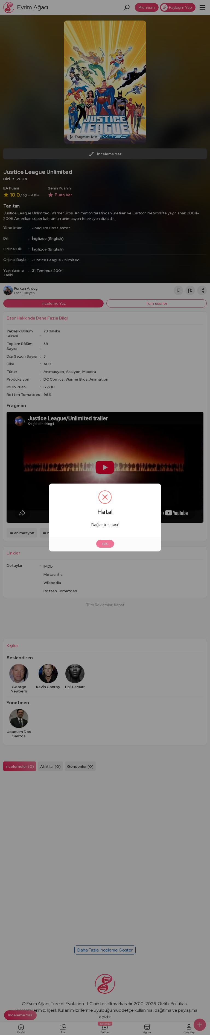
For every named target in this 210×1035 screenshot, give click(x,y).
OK (105, 543)
